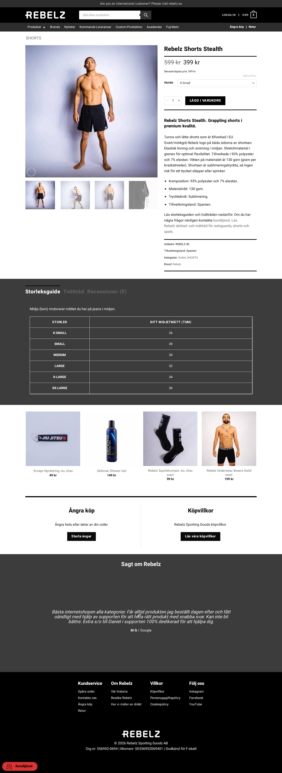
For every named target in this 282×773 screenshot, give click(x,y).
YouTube (195, 704)
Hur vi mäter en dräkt (126, 704)
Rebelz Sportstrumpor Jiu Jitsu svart (170, 473)
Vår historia (119, 691)
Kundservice (90, 683)
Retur (82, 710)
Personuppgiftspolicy (165, 698)
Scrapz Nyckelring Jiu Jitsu (53, 471)
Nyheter (69, 27)
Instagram (196, 691)
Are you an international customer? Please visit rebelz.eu (141, 3)
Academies (154, 27)
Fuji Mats (172, 27)
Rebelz (177, 264)
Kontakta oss (87, 698)
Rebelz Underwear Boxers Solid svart (229, 473)
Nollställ (250, 76)
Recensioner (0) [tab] (107, 292)
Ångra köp (85, 704)
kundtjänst (221, 220)
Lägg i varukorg (205, 100)
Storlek (168, 82)
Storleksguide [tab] (42, 292)
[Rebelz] (45, 15)
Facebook (196, 698)
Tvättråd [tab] (73, 292)
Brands (55, 27)
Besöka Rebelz (121, 698)
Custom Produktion (129, 27)
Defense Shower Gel (111, 471)
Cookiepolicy (159, 704)
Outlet (182, 258)
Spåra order (86, 691)
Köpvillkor (157, 691)
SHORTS (33, 38)
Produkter (34, 27)
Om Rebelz (121, 683)
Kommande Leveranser (95, 27)
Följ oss (196, 683)
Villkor (156, 683)
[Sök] (145, 15)
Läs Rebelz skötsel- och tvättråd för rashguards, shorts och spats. (206, 226)
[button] (229, 15)
